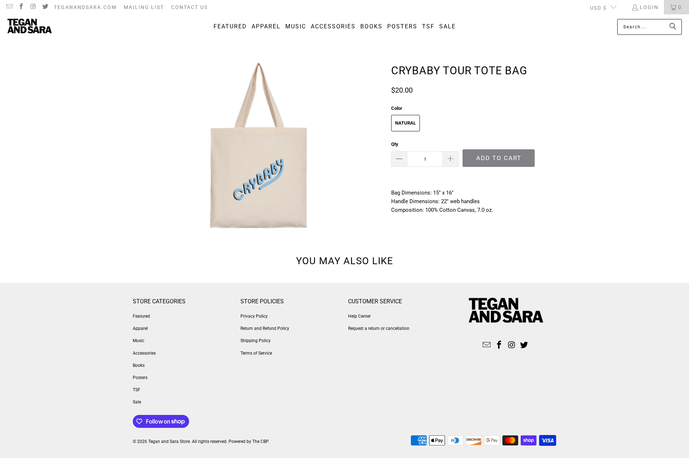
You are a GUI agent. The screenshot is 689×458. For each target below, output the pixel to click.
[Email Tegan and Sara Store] (9, 7)
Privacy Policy (254, 316)
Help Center (359, 316)
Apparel (140, 328)
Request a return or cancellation (378, 328)
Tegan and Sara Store (169, 441)
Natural (405, 123)
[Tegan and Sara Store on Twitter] (45, 7)
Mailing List (144, 7)
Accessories (144, 353)
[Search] (673, 27)
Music (138, 340)
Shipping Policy (255, 340)
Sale (137, 402)
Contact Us (189, 7)
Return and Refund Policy (264, 328)
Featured (141, 316)
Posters (140, 377)
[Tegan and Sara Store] (29, 27)
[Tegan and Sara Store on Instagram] (33, 7)
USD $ (598, 8)
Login (649, 7)
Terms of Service (256, 353)
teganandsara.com (85, 7)
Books (139, 365)
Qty (394, 144)
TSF (136, 389)
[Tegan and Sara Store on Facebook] (21, 7)
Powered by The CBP (248, 441)
